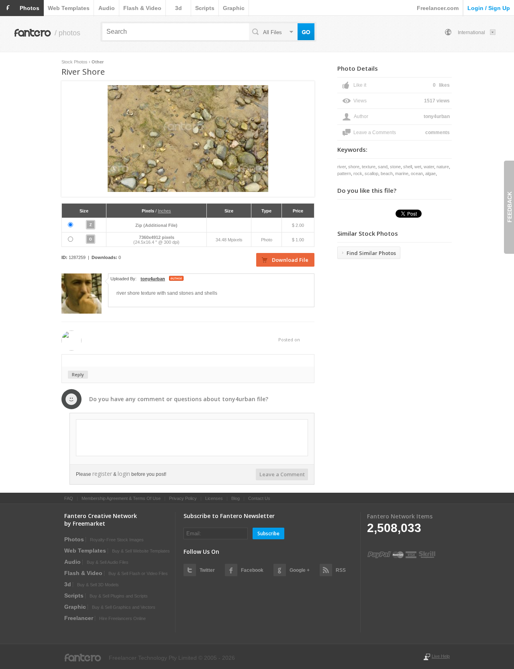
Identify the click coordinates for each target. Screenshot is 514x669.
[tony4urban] (81, 312)
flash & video (142, 8)
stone (395, 166)
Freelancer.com (438, 8)
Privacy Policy (183, 498)
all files (272, 32)
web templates (69, 8)
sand (383, 166)
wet (417, 166)
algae (430, 173)
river (341, 166)
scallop (371, 173)
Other (98, 61)
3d (178, 8)
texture (368, 166)
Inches (164, 210)
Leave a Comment (282, 474)
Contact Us (259, 498)
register (102, 473)
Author (361, 116)
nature (442, 166)
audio (106, 8)
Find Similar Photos (371, 253)
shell (407, 166)
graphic (234, 8)
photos (29, 8)
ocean (417, 173)
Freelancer (78, 618)
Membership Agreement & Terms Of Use (121, 498)
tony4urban (238, 399)
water (429, 166)
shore (353, 166)
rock (357, 173)
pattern (344, 173)
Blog (235, 498)
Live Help (441, 656)
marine (401, 173)
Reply (78, 374)
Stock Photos (74, 61)
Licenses (214, 498)
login (124, 473)
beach (387, 173)
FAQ (68, 498)
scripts (204, 8)
